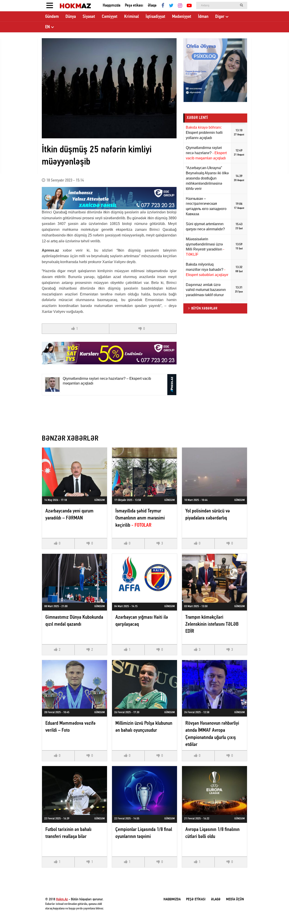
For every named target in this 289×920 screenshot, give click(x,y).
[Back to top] (276, 907)
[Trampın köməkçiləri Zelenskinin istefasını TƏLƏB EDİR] (214, 578)
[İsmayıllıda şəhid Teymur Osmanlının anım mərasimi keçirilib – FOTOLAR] (144, 472)
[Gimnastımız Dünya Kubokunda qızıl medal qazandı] (74, 578)
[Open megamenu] (50, 5)
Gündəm (52, 16)
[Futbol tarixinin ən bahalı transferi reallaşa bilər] (74, 790)
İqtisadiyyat (155, 16)
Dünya (70, 16)
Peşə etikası (134, 5)
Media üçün (235, 899)
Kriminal (131, 16)
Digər (219, 16)
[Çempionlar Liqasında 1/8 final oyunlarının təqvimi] (144, 790)
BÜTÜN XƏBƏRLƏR (204, 308)
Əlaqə (152, 5)
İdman (203, 16)
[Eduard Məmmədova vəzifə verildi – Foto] (74, 684)
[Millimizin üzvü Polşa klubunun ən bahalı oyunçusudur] (144, 684)
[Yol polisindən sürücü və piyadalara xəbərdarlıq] (214, 472)
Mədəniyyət (181, 16)
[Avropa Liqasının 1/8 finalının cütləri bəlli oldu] (214, 790)
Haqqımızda (111, 5)
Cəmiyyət (109, 16)
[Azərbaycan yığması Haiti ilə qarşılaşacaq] (144, 578)
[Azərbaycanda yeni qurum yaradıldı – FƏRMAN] (74, 472)
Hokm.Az (62, 899)
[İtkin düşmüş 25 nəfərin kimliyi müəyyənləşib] (109, 88)
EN (47, 27)
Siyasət (89, 16)
